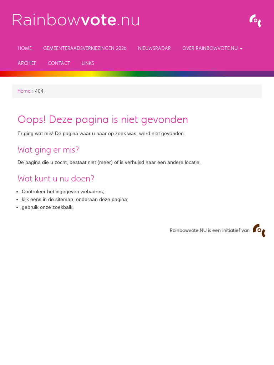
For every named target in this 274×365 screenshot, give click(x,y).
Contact (59, 63)
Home (25, 48)
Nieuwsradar (154, 48)
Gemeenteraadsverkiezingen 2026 (85, 48)
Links (88, 63)
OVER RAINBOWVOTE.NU (210, 48)
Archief (27, 63)
